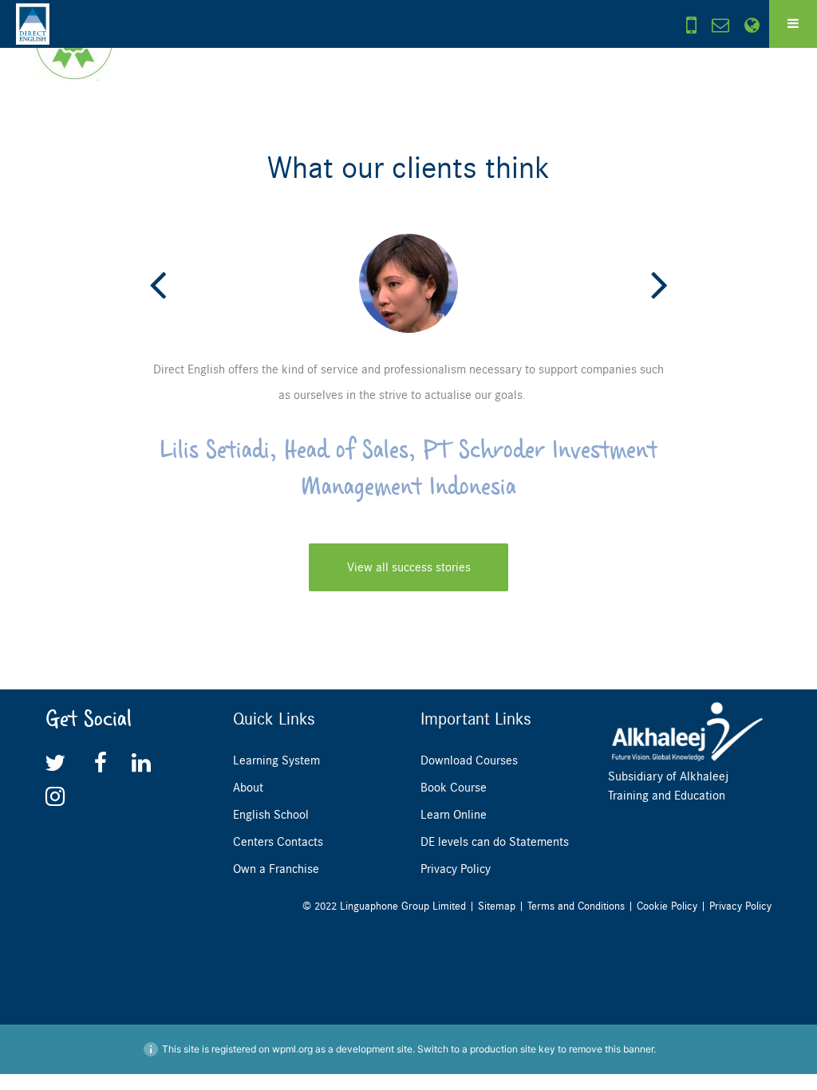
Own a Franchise (276, 869)
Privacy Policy (455, 869)
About (248, 787)
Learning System (276, 760)
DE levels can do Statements (494, 842)
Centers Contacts (278, 842)
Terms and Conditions (576, 906)
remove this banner (611, 1049)
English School (271, 815)
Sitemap (496, 906)
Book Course (453, 787)
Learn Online (453, 815)
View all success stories (409, 567)
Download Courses (469, 760)
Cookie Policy (667, 906)
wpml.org (292, 1049)
